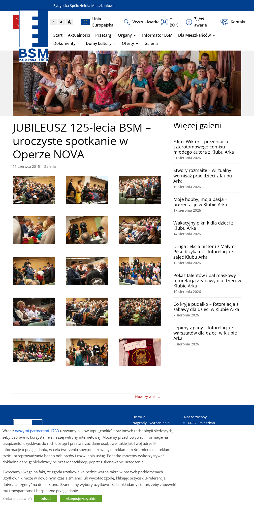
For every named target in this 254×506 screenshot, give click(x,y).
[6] (140, 231)
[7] (34, 271)
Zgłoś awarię (200, 22)
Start (58, 35)
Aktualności (79, 35)
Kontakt (236, 22)
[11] (87, 312)
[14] (87, 353)
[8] (87, 271)
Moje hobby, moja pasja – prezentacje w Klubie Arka (200, 201)
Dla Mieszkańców (194, 35)
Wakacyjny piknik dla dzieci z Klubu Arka (203, 225)
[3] (140, 190)
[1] (34, 190)
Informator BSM (157, 35)
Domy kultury (98, 43)
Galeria (151, 43)
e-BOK (174, 22)
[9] (140, 271)
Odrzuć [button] (45, 498)
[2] (87, 190)
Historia (138, 417)
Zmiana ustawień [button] (17, 498)
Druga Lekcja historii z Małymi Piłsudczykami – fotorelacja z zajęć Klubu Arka (204, 251)
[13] (34, 351)
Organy (125, 35)
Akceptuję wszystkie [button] (80, 498)
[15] (140, 353)
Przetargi (103, 35)
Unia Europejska (102, 22)
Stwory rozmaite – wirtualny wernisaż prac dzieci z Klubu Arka (202, 175)
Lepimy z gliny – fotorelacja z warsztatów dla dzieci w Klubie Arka (205, 333)
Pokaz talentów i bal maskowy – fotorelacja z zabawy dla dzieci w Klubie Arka (207, 280)
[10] (34, 312)
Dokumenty (64, 43)
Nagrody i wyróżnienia (151, 423)
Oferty (128, 43)
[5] (87, 231)
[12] (140, 312)
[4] (34, 231)
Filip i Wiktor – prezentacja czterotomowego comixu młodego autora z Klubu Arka (203, 147)
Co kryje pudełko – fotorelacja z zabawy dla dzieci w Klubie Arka (206, 306)
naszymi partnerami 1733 (37, 430)
